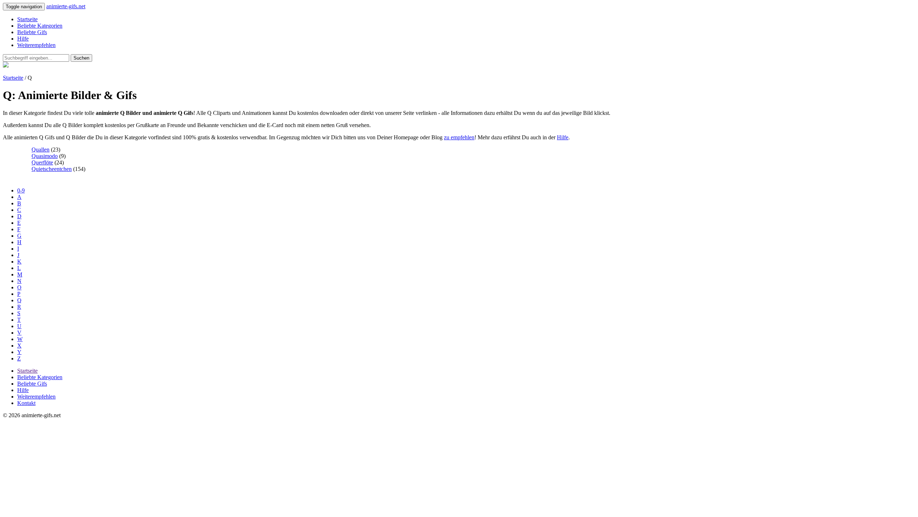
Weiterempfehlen (36, 45)
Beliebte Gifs (32, 32)
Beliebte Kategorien (39, 26)
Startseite (27, 19)
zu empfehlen (459, 137)
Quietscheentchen (52, 169)
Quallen (40, 149)
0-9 (21, 190)
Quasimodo (45, 156)
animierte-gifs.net (65, 6)
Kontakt (26, 403)
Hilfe (23, 39)
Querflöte (42, 162)
